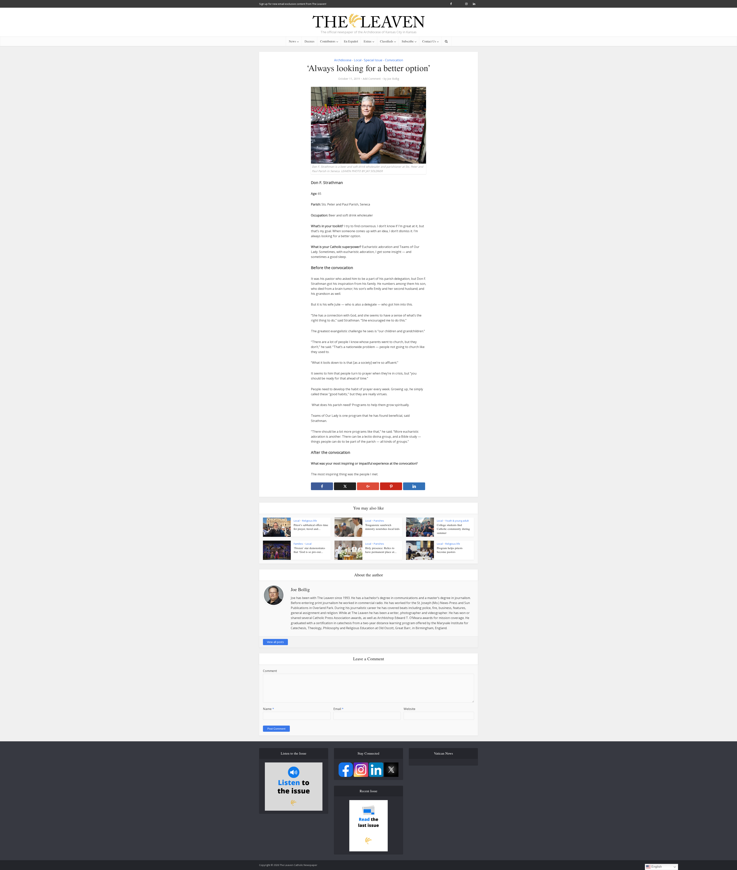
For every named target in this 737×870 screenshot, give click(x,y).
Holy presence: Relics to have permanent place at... (381, 550)
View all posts (275, 642)
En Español (351, 41)
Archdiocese (342, 60)
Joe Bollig (393, 78)
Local (357, 60)
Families (298, 543)
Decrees (309, 41)
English (656, 866)
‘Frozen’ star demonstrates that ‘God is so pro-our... (309, 550)
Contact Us (429, 41)
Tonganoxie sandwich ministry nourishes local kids (382, 527)
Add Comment (372, 78)
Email (338, 709)
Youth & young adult (457, 520)
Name (268, 709)
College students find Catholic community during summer (453, 529)
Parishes (379, 520)
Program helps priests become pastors (450, 550)
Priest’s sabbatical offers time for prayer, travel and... (311, 527)
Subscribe (408, 41)
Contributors (327, 41)
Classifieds (386, 41)
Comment (270, 671)
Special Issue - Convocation (383, 60)
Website (409, 709)
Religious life (309, 520)
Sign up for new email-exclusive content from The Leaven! (292, 4)
